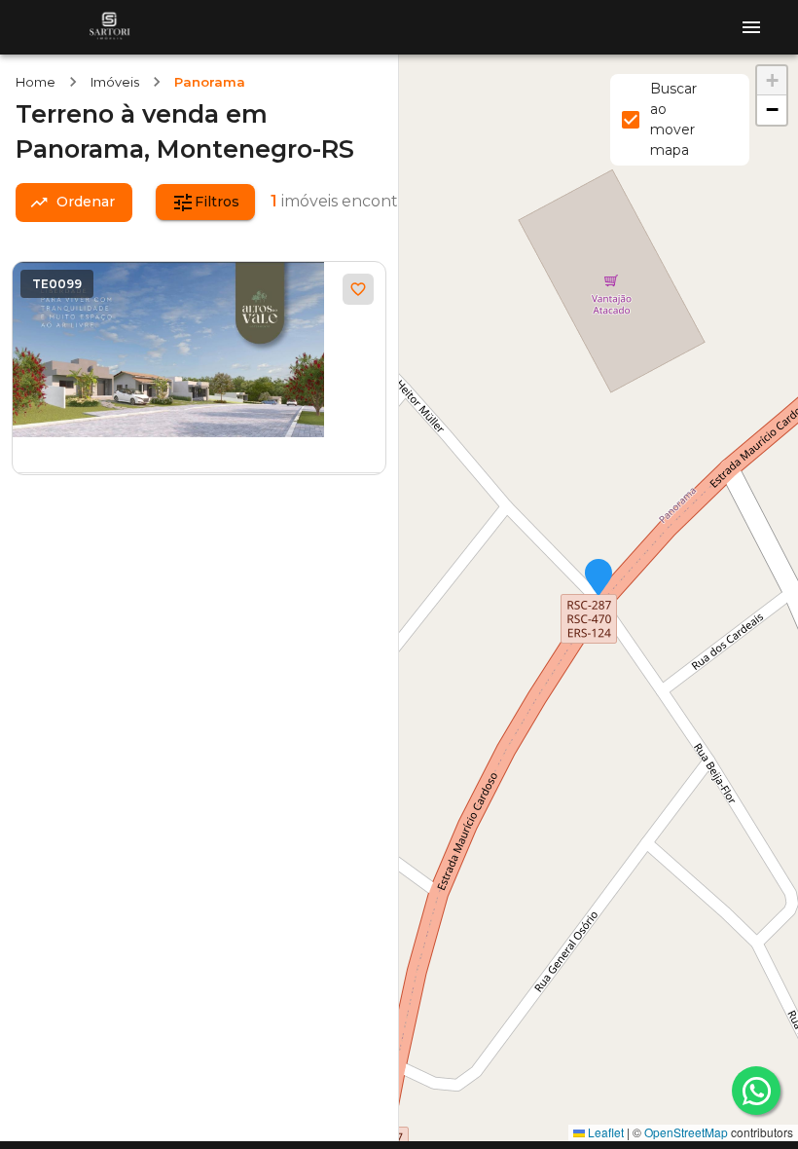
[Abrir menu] (751, 27)
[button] (598, 578)
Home (35, 82)
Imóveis (115, 82)
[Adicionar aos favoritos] (358, 289)
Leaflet (604, 1132)
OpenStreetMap (686, 1132)
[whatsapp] (756, 1090)
